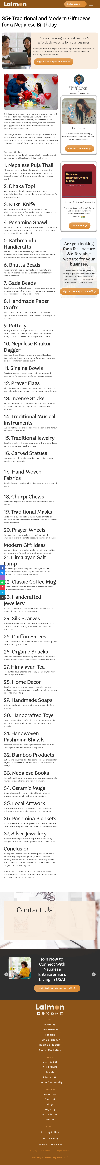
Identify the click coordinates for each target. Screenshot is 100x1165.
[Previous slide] (6, 974)
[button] (91, 4)
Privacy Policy (50, 1132)
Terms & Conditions (50, 1144)
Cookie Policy (50, 1138)
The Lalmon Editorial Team (79, 93)
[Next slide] (93, 974)
